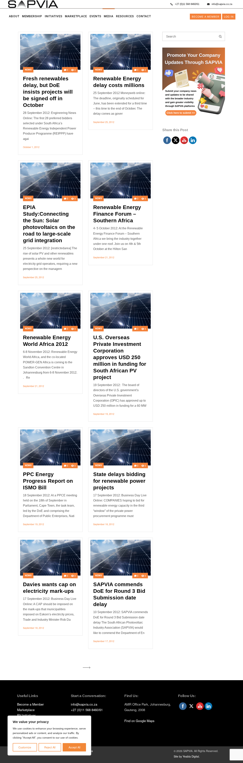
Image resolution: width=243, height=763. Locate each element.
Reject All (49, 747)
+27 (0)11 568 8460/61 (87, 709)
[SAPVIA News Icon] (193, 87)
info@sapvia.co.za (84, 704)
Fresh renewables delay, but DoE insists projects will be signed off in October (48, 92)
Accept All (74, 747)
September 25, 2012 (103, 122)
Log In (229, 16)
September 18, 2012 (103, 524)
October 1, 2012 (31, 147)
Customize (24, 747)
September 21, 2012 (103, 257)
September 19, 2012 (103, 413)
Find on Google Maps (139, 720)
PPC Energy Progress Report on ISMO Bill (48, 480)
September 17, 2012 (103, 641)
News (28, 69)
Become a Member (205, 16)
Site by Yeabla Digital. (187, 756)
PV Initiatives (26, 715)
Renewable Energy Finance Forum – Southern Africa (117, 213)
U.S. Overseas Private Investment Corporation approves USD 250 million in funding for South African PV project (119, 357)
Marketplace (26, 709)
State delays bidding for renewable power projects (119, 480)
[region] (49, 735)
